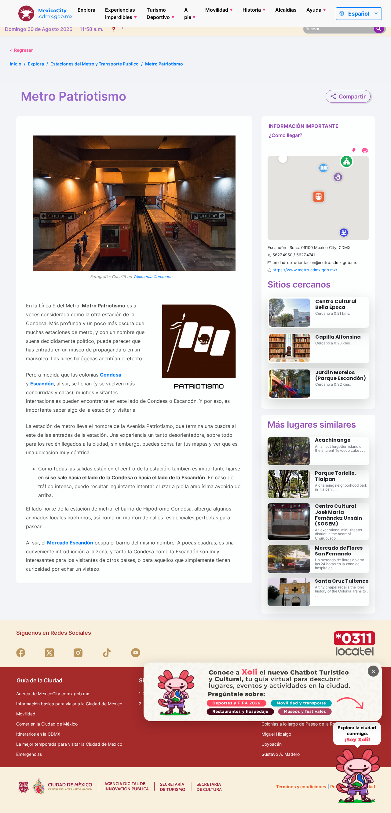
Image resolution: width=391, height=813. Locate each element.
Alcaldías (286, 10)
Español (358, 13)
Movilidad (216, 10)
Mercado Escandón (70, 543)
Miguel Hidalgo (276, 734)
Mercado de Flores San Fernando (339, 550)
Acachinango (333, 440)
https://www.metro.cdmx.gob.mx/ (304, 269)
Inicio (15, 63)
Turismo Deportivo (158, 13)
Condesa (110, 375)
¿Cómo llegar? (285, 135)
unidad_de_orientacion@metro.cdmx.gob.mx (314, 262)
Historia (252, 10)
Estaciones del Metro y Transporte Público (94, 63)
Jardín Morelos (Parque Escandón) (340, 375)
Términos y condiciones (301, 786)
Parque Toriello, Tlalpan (335, 476)
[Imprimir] (365, 150)
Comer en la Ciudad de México (47, 723)
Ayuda (313, 10)
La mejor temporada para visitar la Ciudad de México (69, 744)
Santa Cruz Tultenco (342, 581)
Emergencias (29, 754)
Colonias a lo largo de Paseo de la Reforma (304, 723)
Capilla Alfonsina (338, 336)
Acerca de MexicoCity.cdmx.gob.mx (52, 693)
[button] (318, 198)
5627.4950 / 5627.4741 (293, 254)
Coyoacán (271, 744)
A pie (187, 13)
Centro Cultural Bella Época (335, 304)
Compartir (352, 96)
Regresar (21, 50)
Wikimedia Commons (152, 276)
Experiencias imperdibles (120, 13)
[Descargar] (354, 150)
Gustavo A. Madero (280, 754)
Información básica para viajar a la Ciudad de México (69, 703)
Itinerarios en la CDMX (38, 734)
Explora (86, 10)
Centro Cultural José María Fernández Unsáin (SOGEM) (338, 515)
